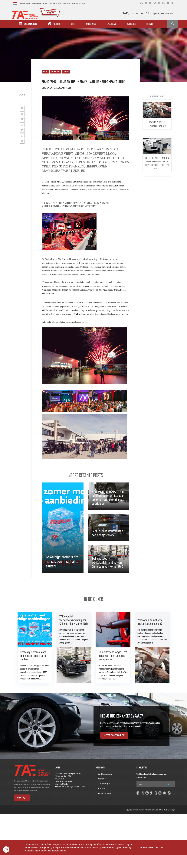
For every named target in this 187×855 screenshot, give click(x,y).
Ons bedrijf (101, 779)
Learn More (146, 847)
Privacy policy (102, 788)
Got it (159, 847)
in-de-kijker (55, 71)
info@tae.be (64, 784)
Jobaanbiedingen (104, 784)
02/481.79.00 (80, 3)
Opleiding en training (105, 774)
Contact (22, 798)
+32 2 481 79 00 (66, 781)
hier (86, 321)
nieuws (66, 71)
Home (45, 71)
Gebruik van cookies (105, 793)
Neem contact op (114, 735)
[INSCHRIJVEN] (168, 784)
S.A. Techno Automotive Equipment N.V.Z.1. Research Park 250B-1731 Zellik (68, 776)
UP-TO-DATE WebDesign (167, 810)
